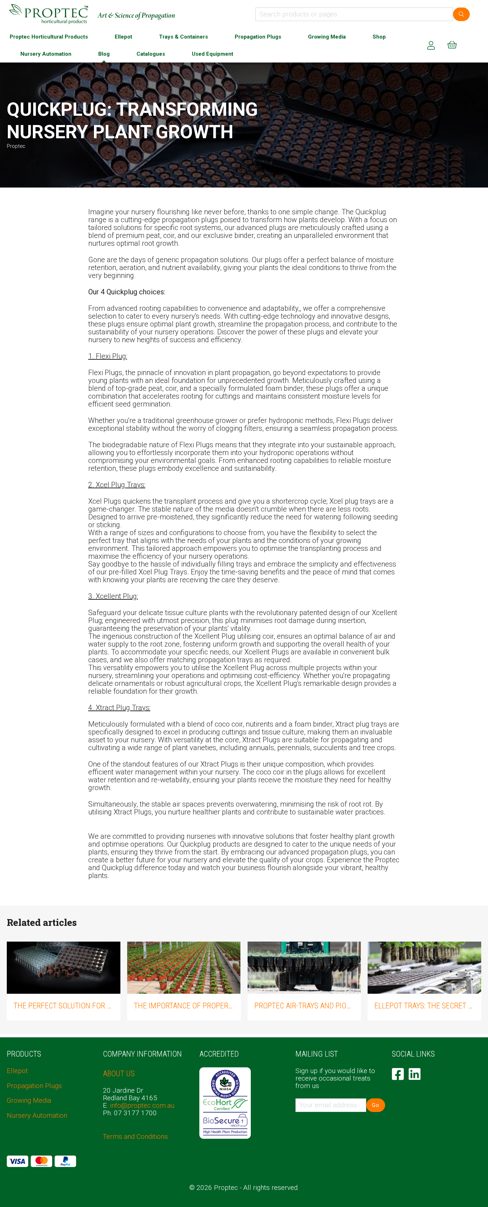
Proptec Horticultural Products (49, 37)
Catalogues (150, 54)
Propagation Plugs (258, 37)
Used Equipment (212, 54)
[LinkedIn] (414, 1074)
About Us (119, 1073)
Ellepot (123, 37)
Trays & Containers (183, 37)
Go (375, 1105)
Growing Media (327, 37)
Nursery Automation (45, 54)
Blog (104, 54)
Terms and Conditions (135, 1136)
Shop (379, 37)
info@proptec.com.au (142, 1105)
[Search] (461, 14)
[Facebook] (398, 1074)
